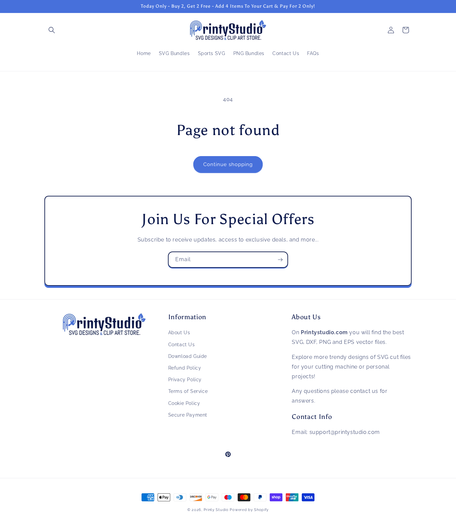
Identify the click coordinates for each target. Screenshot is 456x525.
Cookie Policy (184, 403)
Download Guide (187, 356)
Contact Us (181, 344)
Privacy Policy (185, 379)
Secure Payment (187, 415)
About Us (179, 332)
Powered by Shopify (249, 510)
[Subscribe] (280, 259)
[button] (51, 30)
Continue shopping (228, 164)
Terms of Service (188, 391)
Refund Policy (184, 368)
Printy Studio (216, 510)
